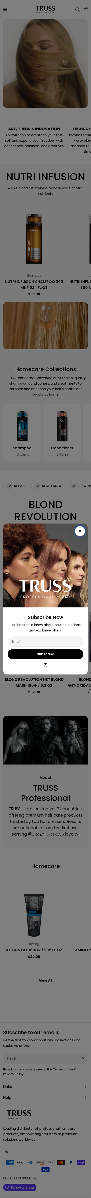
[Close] (80, 531)
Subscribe (45, 654)
